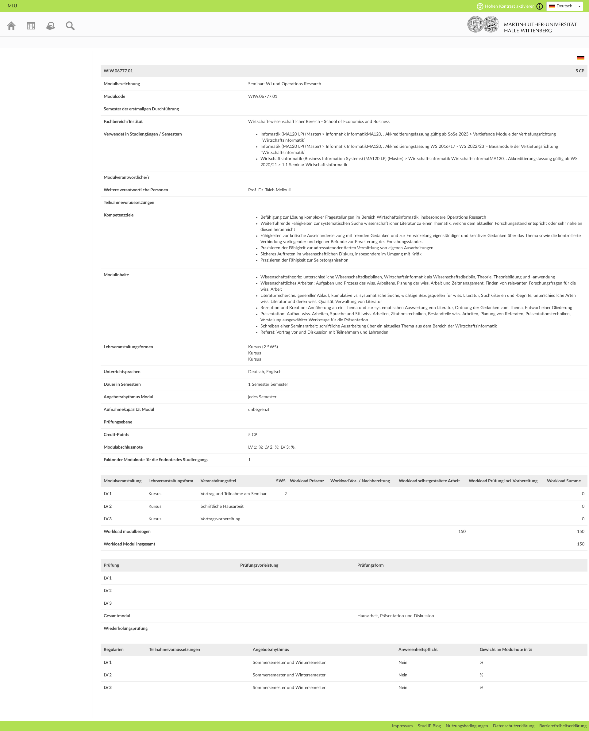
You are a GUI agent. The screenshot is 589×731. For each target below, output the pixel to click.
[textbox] (565, 6)
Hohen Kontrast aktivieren (510, 6)
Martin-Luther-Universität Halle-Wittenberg (522, 24)
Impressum (402, 726)
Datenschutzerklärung (513, 726)
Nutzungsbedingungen (467, 726)
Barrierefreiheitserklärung (563, 726)
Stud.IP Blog (429, 726)
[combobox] (564, 6)
